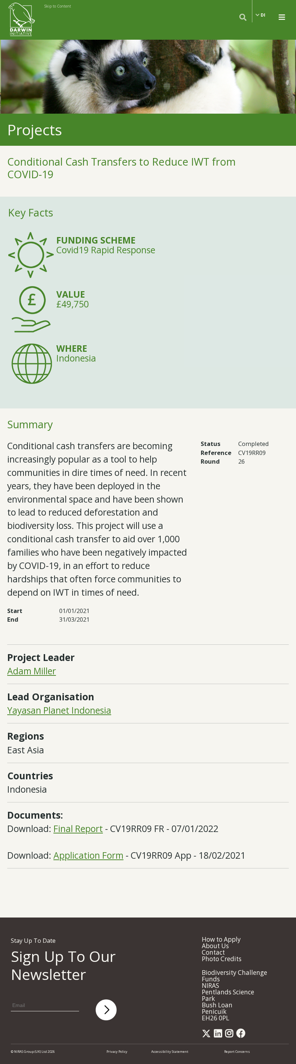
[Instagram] (230, 1035)
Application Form (88, 855)
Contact (213, 952)
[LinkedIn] (219, 1035)
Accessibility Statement (169, 1051)
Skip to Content (57, 6)
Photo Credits (221, 959)
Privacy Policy (116, 1051)
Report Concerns (237, 1051)
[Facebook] (242, 1035)
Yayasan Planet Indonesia (59, 710)
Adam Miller (31, 671)
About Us (215, 946)
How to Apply (221, 939)
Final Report (78, 829)
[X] (207, 1035)
